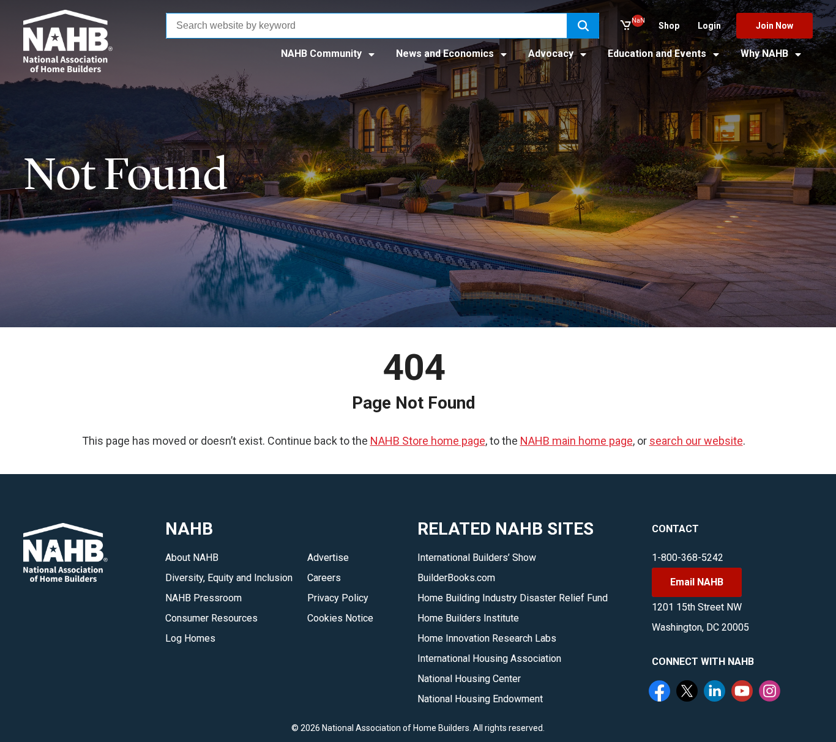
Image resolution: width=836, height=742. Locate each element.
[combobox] (366, 26)
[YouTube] (743, 692)
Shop (669, 26)
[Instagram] (771, 692)
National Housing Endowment (480, 699)
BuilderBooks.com (456, 578)
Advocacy (552, 53)
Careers (324, 578)
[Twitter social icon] (688, 692)
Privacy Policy (337, 598)
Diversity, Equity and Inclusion (229, 578)
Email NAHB (696, 582)
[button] (583, 26)
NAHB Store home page (427, 440)
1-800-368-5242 (687, 557)
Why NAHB (766, 53)
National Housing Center (469, 678)
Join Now (774, 26)
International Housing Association (489, 658)
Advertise (328, 557)
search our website (696, 440)
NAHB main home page (576, 440)
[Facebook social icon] (661, 692)
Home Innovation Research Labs (486, 638)
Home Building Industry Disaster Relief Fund (512, 598)
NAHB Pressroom (203, 598)
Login (709, 26)
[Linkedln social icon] (716, 692)
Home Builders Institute (468, 618)
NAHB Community (322, 53)
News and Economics (446, 53)
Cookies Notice (340, 618)
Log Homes (190, 638)
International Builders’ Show (476, 557)
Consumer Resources (211, 618)
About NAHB (191, 557)
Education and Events (658, 53)
